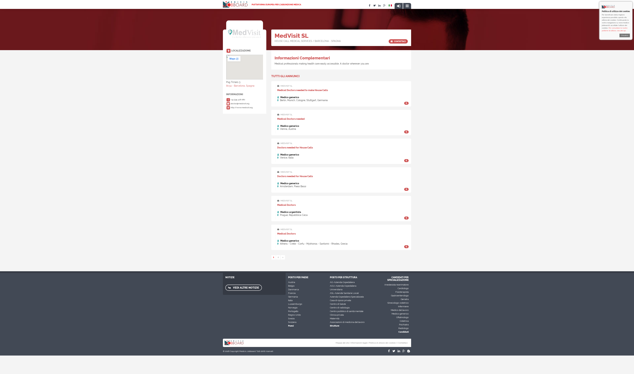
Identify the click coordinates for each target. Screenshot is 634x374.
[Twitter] (393, 351)
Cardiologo (403, 288)
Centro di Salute (338, 304)
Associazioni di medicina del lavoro (347, 322)
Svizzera (292, 322)
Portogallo (293, 311)
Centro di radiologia (340, 307)
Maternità (334, 318)
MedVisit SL (286, 86)
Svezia (291, 318)
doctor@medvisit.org (239, 103)
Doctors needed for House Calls (295, 147)
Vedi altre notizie (245, 287)
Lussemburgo (295, 304)
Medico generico (400, 313)
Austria (291, 282)
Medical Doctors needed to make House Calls (302, 90)
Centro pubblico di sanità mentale (346, 311)
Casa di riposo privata (340, 300)
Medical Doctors (286, 205)
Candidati (403, 332)
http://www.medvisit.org (241, 107)
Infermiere (403, 306)
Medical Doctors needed (291, 119)
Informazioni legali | (360, 343)
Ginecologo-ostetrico (398, 303)
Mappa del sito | (343, 343)
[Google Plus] (403, 351)
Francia (292, 293)
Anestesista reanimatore (396, 284)
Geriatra (405, 299)
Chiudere (624, 35)
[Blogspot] (408, 351)
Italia (290, 300)
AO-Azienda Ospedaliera (342, 282)
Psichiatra (404, 324)
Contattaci (399, 41)
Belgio (291, 286)
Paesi (291, 326)
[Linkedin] (398, 351)
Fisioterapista (402, 292)
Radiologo (403, 328)
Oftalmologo (402, 317)
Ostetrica (404, 321)
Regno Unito (294, 315)
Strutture (334, 326)
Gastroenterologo (400, 295)
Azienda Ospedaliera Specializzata (347, 297)
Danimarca (293, 289)
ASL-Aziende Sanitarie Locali (344, 293)
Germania (293, 297)
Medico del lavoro (400, 310)
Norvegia (292, 307)
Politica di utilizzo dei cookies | (383, 343)
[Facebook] (388, 351)
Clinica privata (337, 315)
